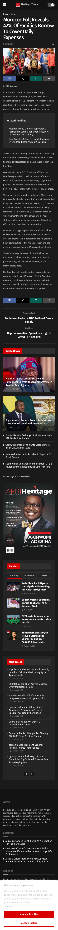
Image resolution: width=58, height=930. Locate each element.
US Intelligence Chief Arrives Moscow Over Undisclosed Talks (28, 685)
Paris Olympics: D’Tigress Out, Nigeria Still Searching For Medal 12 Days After (36, 586)
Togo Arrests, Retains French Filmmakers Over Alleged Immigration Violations (29, 140)
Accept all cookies (29, 914)
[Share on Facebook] (9, 78)
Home (5, 14)
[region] (29, 905)
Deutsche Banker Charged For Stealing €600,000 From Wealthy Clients (28, 735)
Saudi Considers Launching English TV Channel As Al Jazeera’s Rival (36, 602)
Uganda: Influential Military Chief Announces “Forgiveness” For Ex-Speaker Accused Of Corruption (26, 710)
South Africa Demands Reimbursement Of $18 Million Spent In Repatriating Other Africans (28, 465)
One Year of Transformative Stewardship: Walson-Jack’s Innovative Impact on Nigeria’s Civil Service (28, 851)
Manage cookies (29, 923)
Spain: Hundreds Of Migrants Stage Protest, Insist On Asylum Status (27, 446)
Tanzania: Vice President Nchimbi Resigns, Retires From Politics (26, 746)
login (12, 477)
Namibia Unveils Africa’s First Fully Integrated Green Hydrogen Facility (27, 697)
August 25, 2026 (17, 690)
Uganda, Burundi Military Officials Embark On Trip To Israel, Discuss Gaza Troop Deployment (28, 759)
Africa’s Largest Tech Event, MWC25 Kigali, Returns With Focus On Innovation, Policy (26, 860)
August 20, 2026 (13, 428)
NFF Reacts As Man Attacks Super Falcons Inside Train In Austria (36, 619)
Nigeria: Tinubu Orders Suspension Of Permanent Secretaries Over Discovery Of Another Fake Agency (28, 131)
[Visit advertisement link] (29, 519)
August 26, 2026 (17, 678)
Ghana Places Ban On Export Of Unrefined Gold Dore (25, 723)
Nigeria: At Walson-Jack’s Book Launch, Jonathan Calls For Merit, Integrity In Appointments (29, 672)
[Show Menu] (4, 5)
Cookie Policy (20, 906)
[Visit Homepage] (27, 5)
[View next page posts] (31, 774)
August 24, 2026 (17, 765)
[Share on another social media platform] (49, 78)
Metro (13, 14)
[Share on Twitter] (22, 78)
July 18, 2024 (9, 44)
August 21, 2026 (13, 389)
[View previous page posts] (26, 774)
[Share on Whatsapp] (36, 78)
